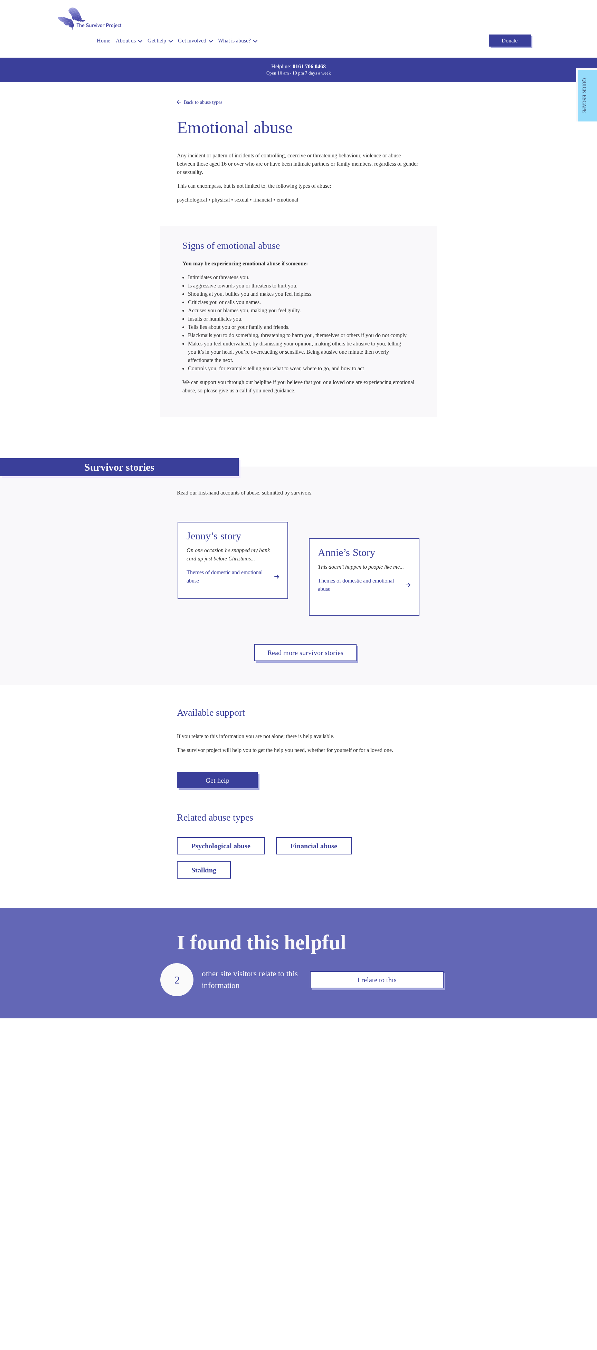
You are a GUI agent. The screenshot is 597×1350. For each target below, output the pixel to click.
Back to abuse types (203, 102)
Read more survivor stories (305, 652)
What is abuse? (234, 40)
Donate (510, 40)
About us (126, 40)
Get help (157, 40)
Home (103, 40)
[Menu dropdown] (140, 41)
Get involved (192, 40)
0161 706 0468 (309, 66)
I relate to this (377, 980)
